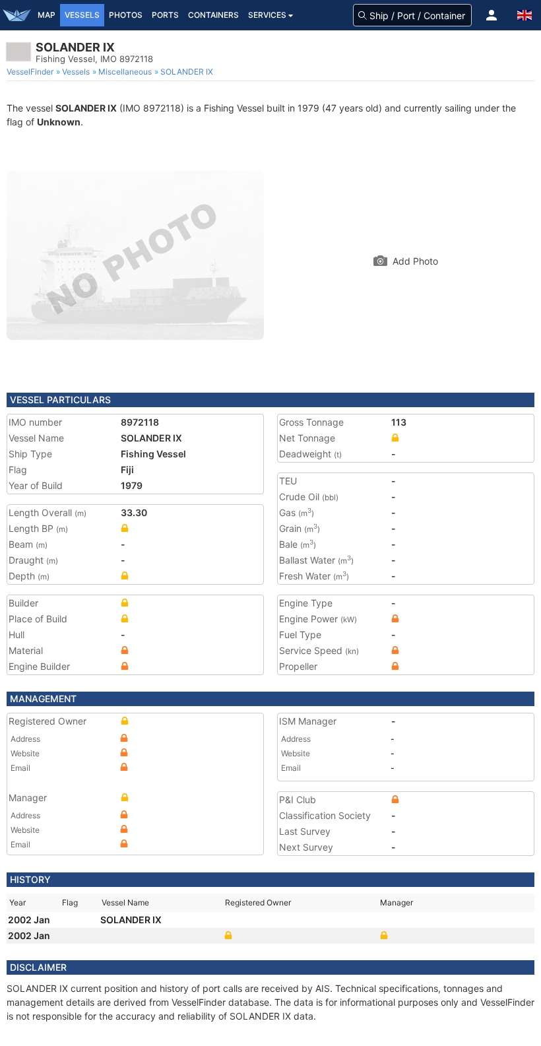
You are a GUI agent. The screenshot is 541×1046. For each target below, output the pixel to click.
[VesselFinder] (16, 15)
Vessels (82, 15)
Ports (165, 15)
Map (46, 15)
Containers (213, 15)
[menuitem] (31, 72)
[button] (491, 15)
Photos (126, 15)
